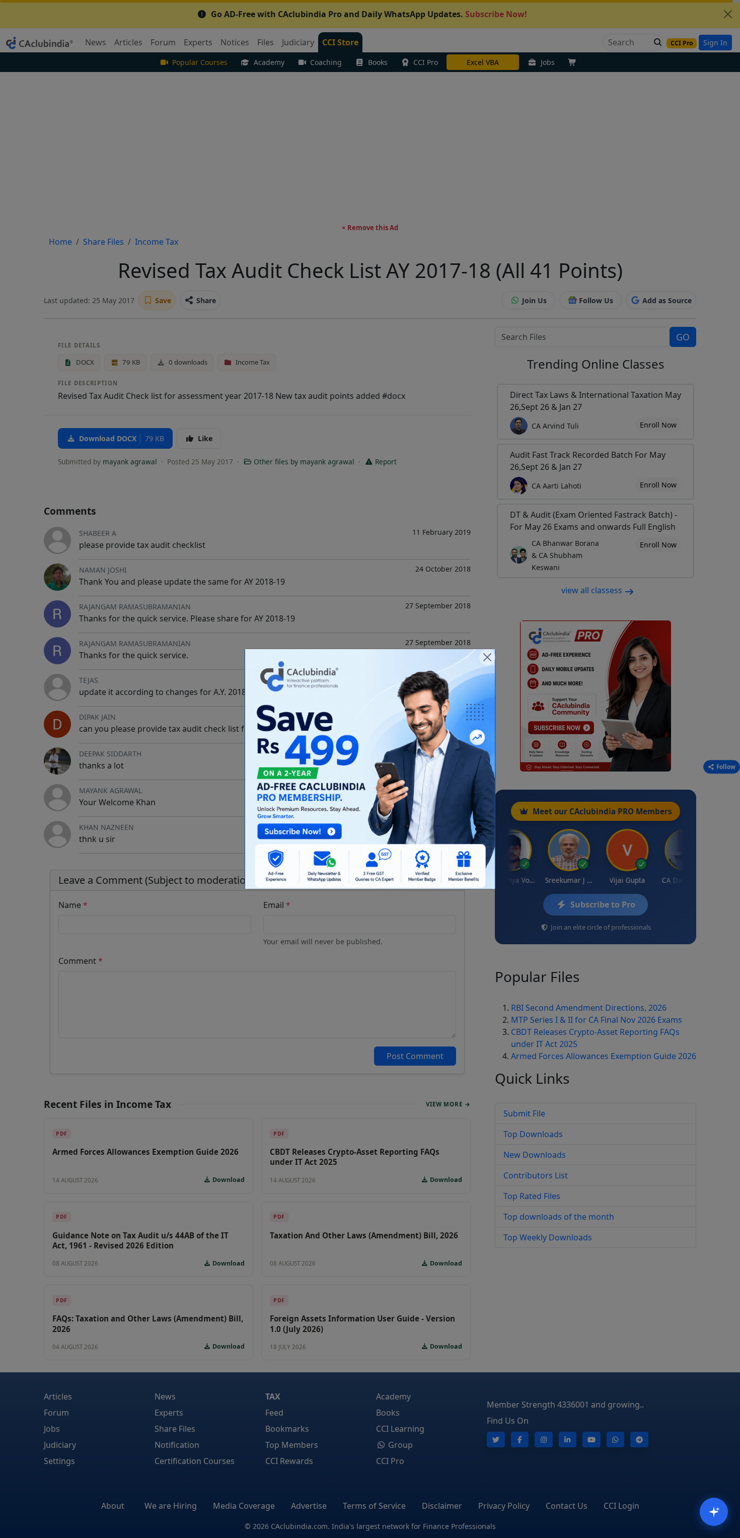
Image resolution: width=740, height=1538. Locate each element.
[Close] (487, 657)
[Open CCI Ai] (714, 1512)
